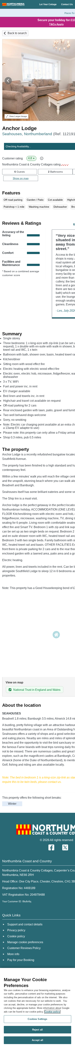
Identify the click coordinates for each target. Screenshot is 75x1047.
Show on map (21, 178)
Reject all (37, 1029)
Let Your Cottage (48, 4)
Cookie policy (52, 1011)
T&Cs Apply (56, 24)
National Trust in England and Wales (36, 689)
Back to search (17, 33)
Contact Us (67, 4)
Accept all (37, 1040)
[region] (37, 1007)
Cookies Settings (37, 1019)
